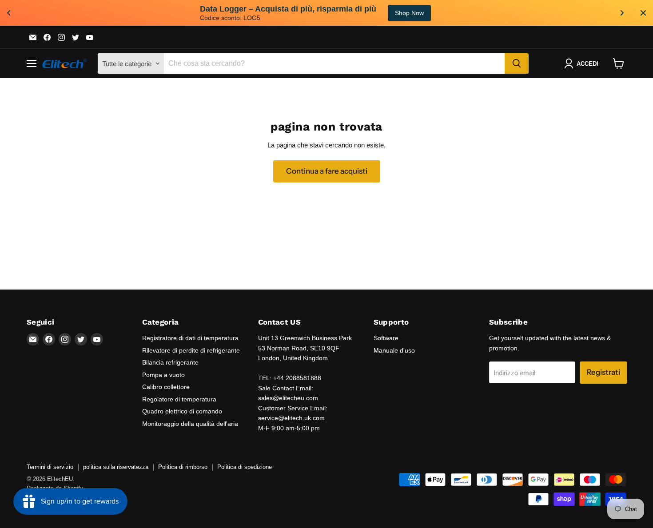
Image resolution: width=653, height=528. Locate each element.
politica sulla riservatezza (115, 467)
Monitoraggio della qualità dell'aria (190, 423)
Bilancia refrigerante (170, 362)
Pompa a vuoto (163, 374)
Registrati (603, 372)
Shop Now (24, 12)
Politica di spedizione (244, 467)
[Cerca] (517, 63)
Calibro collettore (166, 386)
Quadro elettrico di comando (182, 411)
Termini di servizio (50, 467)
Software (386, 337)
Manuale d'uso (394, 350)
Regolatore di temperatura (179, 399)
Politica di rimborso (182, 467)
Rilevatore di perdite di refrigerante (191, 350)
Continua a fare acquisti (326, 171)
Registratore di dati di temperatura (190, 337)
